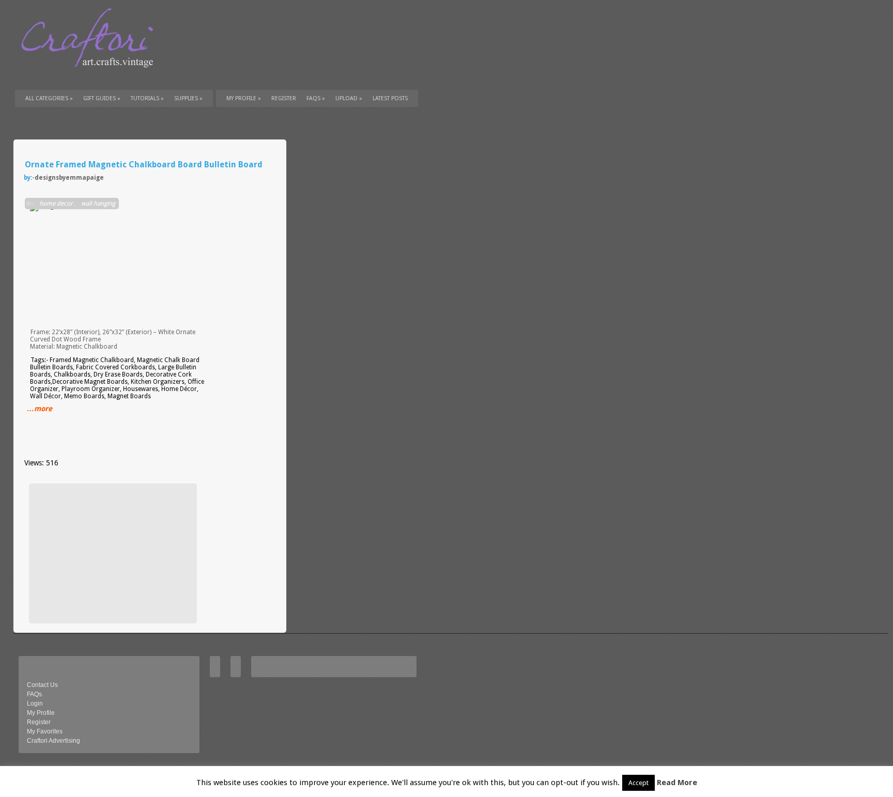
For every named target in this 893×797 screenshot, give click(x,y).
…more (39, 408)
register (283, 98)
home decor (56, 203)
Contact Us (42, 685)
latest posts (390, 98)
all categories (49, 98)
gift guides (101, 98)
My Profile (243, 98)
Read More (677, 782)
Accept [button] (638, 783)
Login (35, 703)
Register (39, 722)
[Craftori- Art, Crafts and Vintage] (90, 77)
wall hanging (98, 203)
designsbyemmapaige (69, 177)
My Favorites (45, 731)
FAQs (315, 98)
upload (348, 98)
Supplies (188, 98)
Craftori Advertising (53, 740)
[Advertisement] (111, 553)
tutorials (147, 98)
